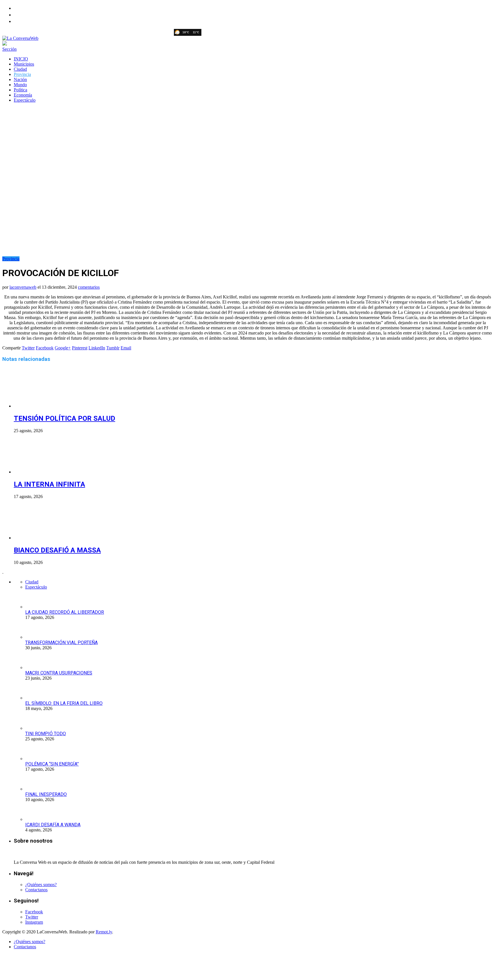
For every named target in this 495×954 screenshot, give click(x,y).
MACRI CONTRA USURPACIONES (58, 673)
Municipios (24, 64)
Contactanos (36, 889)
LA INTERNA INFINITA (49, 484)
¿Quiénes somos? (41, 884)
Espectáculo (25, 100)
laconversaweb (22, 287)
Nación (20, 79)
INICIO (21, 58)
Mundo (20, 84)
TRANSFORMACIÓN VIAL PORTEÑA (61, 642)
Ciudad (20, 69)
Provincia (22, 74)
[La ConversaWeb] (20, 38)
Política (20, 89)
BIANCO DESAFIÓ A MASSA (57, 550)
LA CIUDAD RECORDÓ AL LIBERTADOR (64, 612)
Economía (23, 95)
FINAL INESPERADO (46, 794)
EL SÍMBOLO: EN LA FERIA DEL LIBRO (64, 703)
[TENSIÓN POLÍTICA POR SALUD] (44, 406)
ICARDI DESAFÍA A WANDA (52, 824)
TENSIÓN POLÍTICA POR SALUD (64, 418)
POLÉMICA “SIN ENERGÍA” (52, 764)
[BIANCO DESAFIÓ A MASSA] (44, 537)
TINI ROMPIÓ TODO (45, 733)
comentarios (89, 287)
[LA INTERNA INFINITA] (44, 471)
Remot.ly (104, 931)
